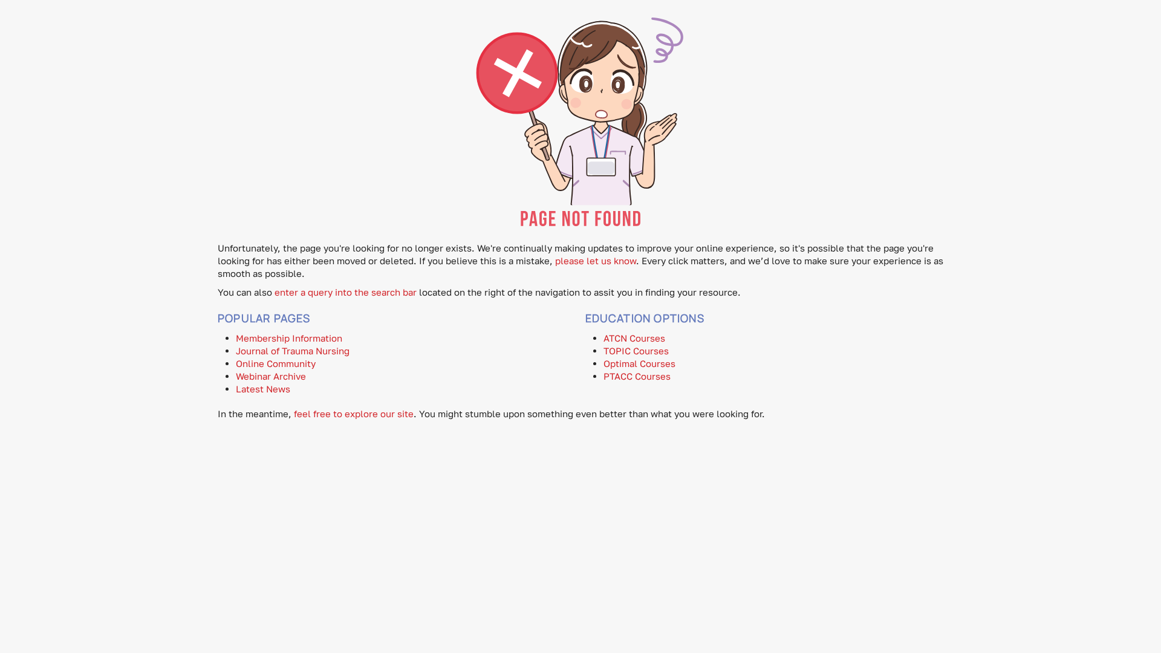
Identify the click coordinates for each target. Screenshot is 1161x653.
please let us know (595, 260)
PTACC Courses (637, 376)
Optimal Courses (639, 363)
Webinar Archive (271, 376)
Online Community (276, 363)
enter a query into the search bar (346, 292)
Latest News (263, 388)
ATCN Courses (634, 338)
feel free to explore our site (354, 413)
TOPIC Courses (636, 350)
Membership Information (289, 338)
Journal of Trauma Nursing (293, 350)
